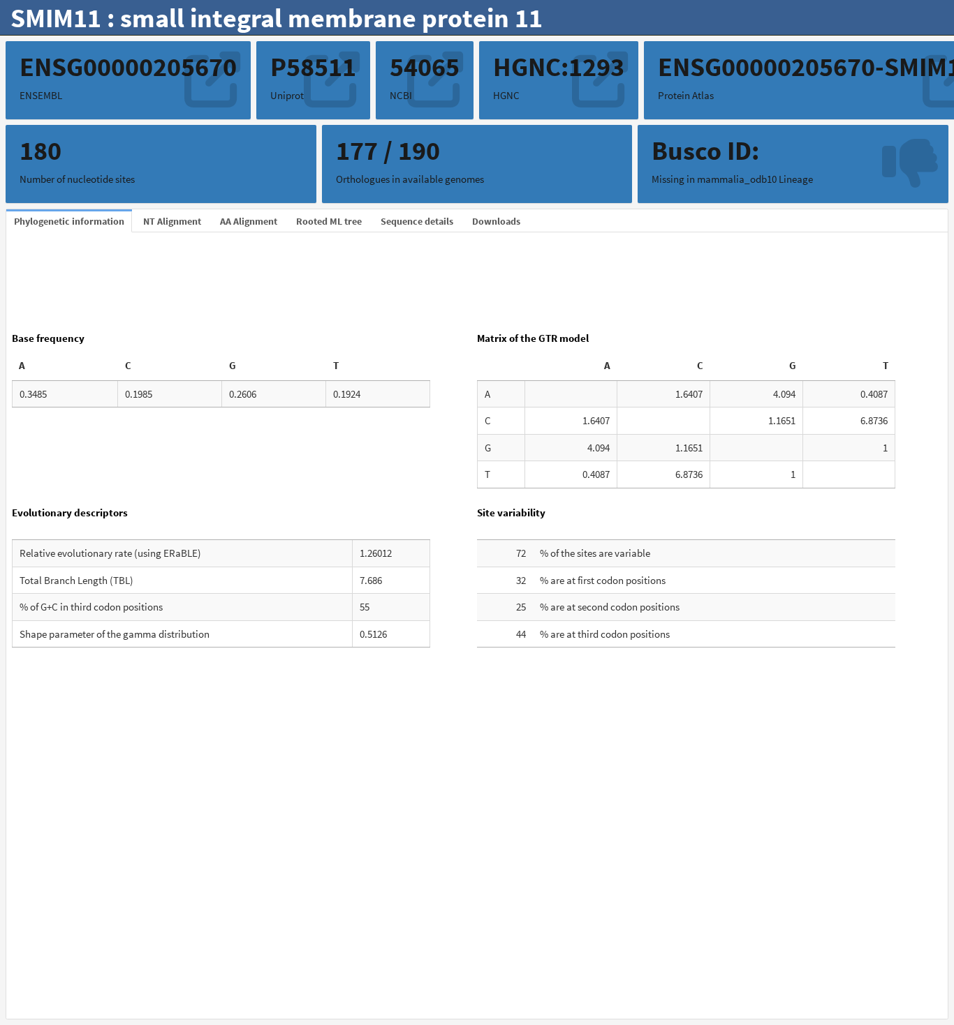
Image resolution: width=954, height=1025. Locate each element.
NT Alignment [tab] (172, 221)
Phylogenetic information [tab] (69, 221)
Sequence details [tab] (417, 221)
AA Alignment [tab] (248, 221)
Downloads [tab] (496, 221)
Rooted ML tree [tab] (329, 221)
